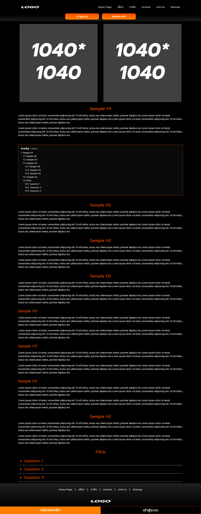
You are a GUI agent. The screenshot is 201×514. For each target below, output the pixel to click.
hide (34, 148)
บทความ (160, 7)
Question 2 (34, 469)
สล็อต (120, 7)
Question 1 (33, 461)
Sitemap (175, 7)
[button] (100, 461)
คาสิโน (132, 7)
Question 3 (34, 477)
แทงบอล (146, 7)
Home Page (105, 7)
